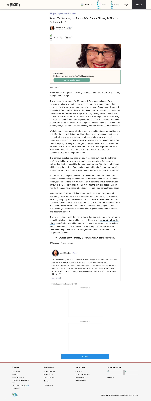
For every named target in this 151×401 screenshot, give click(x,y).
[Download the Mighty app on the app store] (115, 372)
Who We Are (16, 371)
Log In (126, 5)
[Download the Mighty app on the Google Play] (132, 372)
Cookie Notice (16, 388)
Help (13, 383)
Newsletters (89, 5)
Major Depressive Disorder (63, 13)
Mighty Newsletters (81, 377)
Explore (103, 5)
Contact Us (79, 371)
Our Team (15, 374)
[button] (69, 27)
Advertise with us (49, 377)
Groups (116, 5)
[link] (13, 5)
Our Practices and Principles (20, 380)
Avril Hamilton (61, 27)
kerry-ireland (56, 278)
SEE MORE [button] (85, 356)
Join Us (139, 4)
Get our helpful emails (72, 80)
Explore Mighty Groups (83, 374)
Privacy (132, 395)
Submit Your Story (49, 371)
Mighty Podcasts (81, 380)
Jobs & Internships (18, 377)
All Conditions (48, 385)
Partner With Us (48, 374)
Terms (137, 395)
